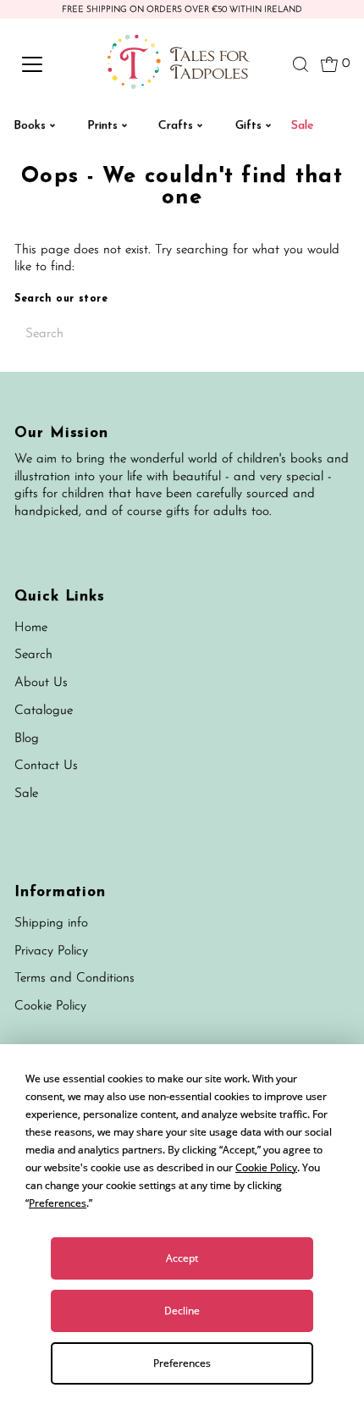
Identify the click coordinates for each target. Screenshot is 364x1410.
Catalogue (43, 711)
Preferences (182, 1363)
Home (30, 628)
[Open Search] (300, 64)
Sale (26, 794)
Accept (182, 1258)
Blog (26, 739)
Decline (182, 1310)
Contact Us (46, 766)
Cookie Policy (50, 1006)
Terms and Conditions (74, 978)
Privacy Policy (51, 951)
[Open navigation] (50, 64)
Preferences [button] (57, 1203)
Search (33, 655)
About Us (41, 683)
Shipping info (51, 923)
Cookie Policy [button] (266, 1167)
